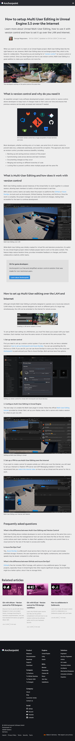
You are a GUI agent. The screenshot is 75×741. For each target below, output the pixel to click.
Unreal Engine (46, 653)
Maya (43, 676)
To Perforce (29, 673)
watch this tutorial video (27, 469)
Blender (44, 667)
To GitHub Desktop (32, 676)
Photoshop (45, 670)
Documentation (30, 656)
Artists (63, 659)
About (28, 692)
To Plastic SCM (30, 679)
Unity (43, 656)
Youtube (31, 714)
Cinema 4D (45, 673)
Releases (29, 653)
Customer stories (31, 698)
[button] (73, 3)
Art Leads (64, 662)
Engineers (64, 653)
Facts (31, 735)
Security (25, 735)
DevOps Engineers (66, 656)
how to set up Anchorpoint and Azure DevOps (27, 346)
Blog (27, 695)
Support (28, 662)
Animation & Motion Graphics (66, 675)
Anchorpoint (8, 351)
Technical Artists (66, 665)
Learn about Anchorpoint (20, 277)
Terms (19, 735)
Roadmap (29, 659)
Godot (43, 659)
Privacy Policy (12, 735)
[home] (9, 3)
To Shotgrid (29, 682)
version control (50, 54)
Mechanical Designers (67, 671)
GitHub (57, 192)
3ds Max (44, 679)
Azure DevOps (12, 551)
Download (29, 665)
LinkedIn (31, 717)
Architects (64, 668)
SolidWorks (45, 682)
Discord (31, 711)
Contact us (29, 700)
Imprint (4, 735)
